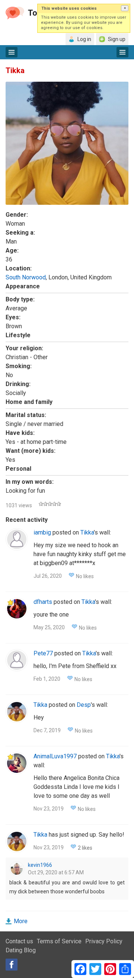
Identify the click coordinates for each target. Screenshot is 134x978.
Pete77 (43, 653)
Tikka (87, 532)
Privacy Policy (103, 941)
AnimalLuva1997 (55, 756)
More (21, 921)
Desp (84, 704)
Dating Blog (21, 950)
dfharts (43, 601)
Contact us (19, 941)
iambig (42, 532)
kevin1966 (40, 865)
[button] (124, 8)
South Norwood (26, 277)
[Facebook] (11, 965)
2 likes (85, 848)
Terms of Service (59, 941)
